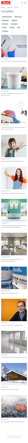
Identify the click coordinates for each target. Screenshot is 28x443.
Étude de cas (18, 16)
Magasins (14, 20)
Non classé (5, 24)
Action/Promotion (7, 16)
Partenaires (14, 24)
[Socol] (11, 2)
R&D (19, 27)
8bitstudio (19, 437)
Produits (12, 27)
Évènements (5, 20)
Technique (5, 31)
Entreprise (9, 7)
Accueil (3, 7)
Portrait (4, 27)
